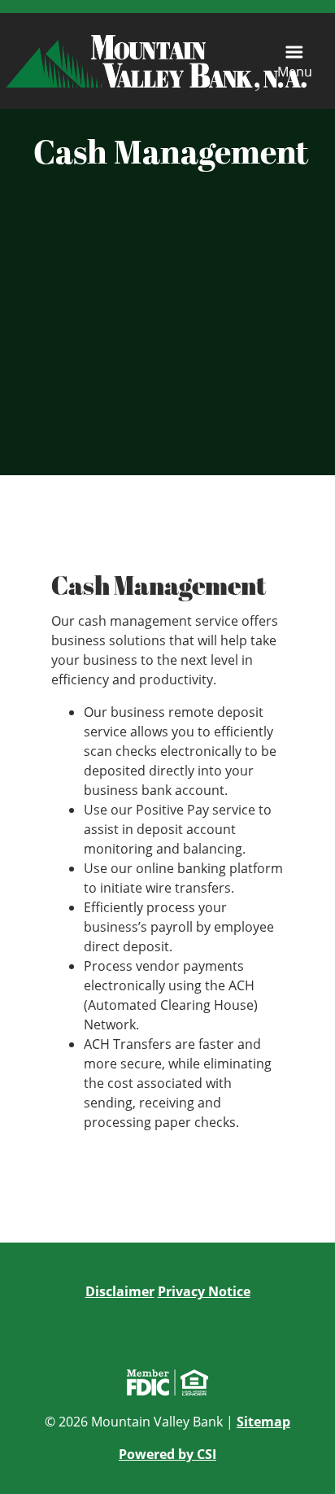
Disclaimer (119, 1291)
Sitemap (263, 1422)
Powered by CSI (167, 1454)
